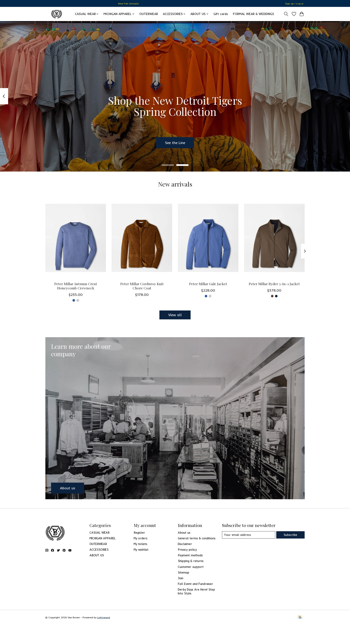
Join (180, 578)
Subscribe (290, 535)
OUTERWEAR (148, 14)
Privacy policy (187, 549)
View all (175, 314)
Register (139, 532)
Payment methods (190, 555)
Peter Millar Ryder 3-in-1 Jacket (274, 283)
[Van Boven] (56, 13)
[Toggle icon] (286, 14)
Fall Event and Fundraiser (195, 584)
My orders (140, 538)
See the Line (175, 142)
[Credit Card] (299, 617)
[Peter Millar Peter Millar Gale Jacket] (208, 237)
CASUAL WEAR (100, 532)
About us (184, 532)
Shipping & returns (191, 561)
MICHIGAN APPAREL (103, 538)
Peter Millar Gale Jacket (208, 283)
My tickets (140, 544)
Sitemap (183, 572)
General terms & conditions (197, 538)
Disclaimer (185, 544)
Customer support (191, 567)
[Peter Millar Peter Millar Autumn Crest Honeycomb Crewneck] (75, 237)
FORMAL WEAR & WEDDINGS (253, 14)
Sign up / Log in (294, 3)
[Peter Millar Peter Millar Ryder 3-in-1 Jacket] (274, 237)
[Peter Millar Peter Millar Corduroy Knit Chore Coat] (142, 237)
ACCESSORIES (99, 549)
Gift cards (220, 14)
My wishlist (141, 549)
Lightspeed (103, 617)
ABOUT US (97, 555)
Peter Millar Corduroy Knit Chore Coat (142, 285)
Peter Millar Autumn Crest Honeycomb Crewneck (75, 285)
